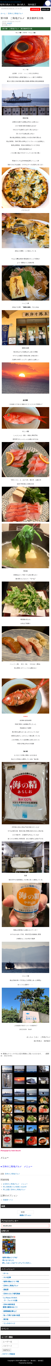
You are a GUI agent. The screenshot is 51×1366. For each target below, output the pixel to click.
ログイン (6, 1350)
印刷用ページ (8, 1200)
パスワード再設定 (8, 1354)
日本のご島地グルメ (12, 1174)
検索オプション (25, 1215)
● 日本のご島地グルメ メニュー (15, 1184)
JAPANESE (35, 9)
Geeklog (29, 1363)
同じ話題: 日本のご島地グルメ (14, 1189)
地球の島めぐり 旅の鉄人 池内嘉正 (18, 4)
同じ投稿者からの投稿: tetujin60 (14, 1187)
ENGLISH (45, 9)
